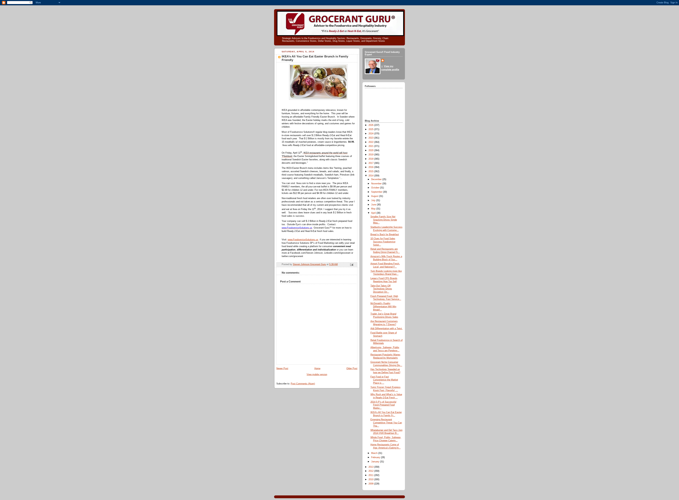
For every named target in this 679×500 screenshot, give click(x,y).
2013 (371, 467)
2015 (371, 171)
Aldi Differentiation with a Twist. (386, 328)
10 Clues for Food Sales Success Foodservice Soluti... (382, 241)
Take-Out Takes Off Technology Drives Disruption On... (381, 289)
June (374, 204)
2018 (371, 159)
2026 (371, 125)
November (376, 183)
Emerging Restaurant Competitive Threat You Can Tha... (386, 422)
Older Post (351, 368)
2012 (371, 471)
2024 (371, 133)
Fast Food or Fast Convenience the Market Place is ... (384, 380)
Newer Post (282, 368)
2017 (371, 163)
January (375, 461)
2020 (371, 150)
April (373, 213)
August (375, 196)
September (377, 192)
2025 (371, 129)
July (373, 200)
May (373, 208)
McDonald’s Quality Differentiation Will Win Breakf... (383, 306)
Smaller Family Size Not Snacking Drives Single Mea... (383, 219)
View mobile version (317, 374)
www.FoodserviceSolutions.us (303, 239)
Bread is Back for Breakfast (384, 234)
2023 (371, 138)
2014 (371, 175)
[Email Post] (351, 264)
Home (317, 368)
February (376, 457)
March (374, 453)
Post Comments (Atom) (303, 383)
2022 (371, 142)
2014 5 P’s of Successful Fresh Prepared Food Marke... (383, 405)
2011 (371, 475)
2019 (371, 154)
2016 (371, 167)
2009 (371, 484)
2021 (371, 146)
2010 (371, 479)
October (375, 187)
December (376, 179)
